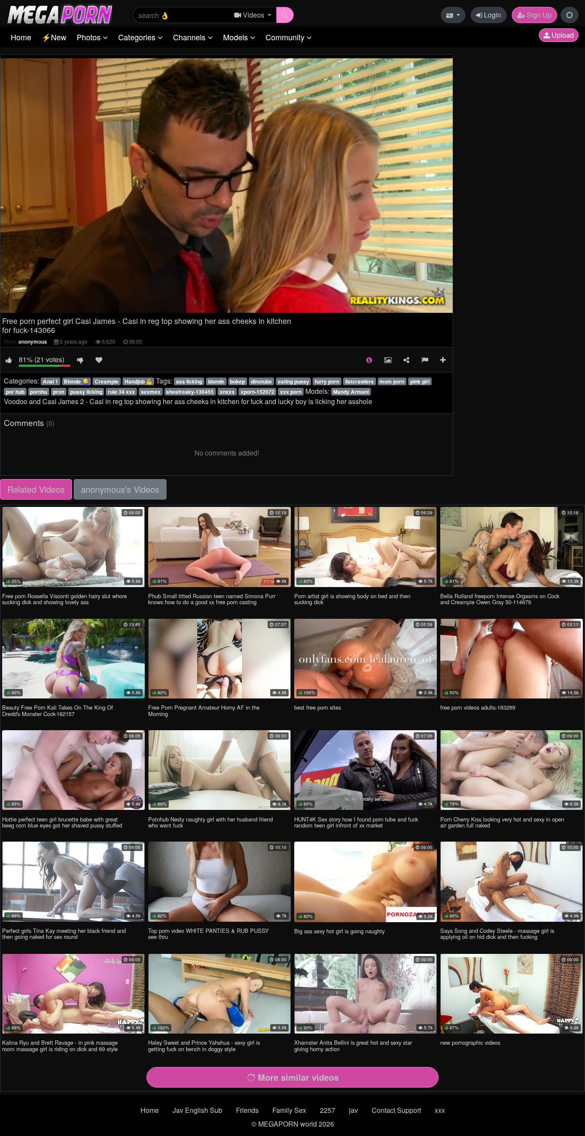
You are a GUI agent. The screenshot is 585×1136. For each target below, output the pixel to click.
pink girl (420, 381)
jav (353, 1110)
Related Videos (36, 489)
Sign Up (538, 15)
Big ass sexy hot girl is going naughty (339, 931)
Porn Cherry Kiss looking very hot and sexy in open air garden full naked (502, 822)
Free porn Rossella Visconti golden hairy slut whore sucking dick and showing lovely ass (64, 599)
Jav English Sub (197, 1110)
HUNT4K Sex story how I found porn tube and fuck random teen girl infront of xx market (356, 822)
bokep (237, 381)
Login (491, 15)
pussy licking (86, 392)
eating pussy (293, 381)
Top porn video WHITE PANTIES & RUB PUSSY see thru (208, 933)
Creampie (107, 381)
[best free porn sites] (365, 658)
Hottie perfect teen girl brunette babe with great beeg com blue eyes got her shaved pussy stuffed (62, 822)
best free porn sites (317, 707)
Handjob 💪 (138, 381)
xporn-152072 (258, 392)
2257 (327, 1110)
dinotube (261, 381)
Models (236, 36)
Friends (247, 1110)
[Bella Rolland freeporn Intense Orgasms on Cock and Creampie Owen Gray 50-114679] (511, 547)
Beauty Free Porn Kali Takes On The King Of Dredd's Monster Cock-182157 (57, 710)
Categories (138, 36)
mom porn (391, 381)
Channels (190, 36)
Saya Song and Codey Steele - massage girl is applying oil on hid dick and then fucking (497, 933)
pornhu (38, 392)
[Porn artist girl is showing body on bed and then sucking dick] (365, 547)
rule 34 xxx (121, 392)
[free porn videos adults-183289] (511, 658)
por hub (15, 392)
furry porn (327, 381)
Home (21, 36)
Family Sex (289, 1110)
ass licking (189, 381)
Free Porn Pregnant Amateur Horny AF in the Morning (204, 710)
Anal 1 (50, 381)
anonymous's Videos (120, 489)
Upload (562, 35)
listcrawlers (359, 381)
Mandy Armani (351, 392)
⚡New (54, 36)
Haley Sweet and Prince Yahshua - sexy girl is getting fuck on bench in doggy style (204, 1045)
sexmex (151, 392)
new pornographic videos (470, 1042)
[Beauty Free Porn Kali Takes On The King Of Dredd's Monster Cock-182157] (73, 658)
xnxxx (227, 392)
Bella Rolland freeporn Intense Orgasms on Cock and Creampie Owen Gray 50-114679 (499, 599)
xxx (440, 1110)
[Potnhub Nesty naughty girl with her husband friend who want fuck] (219, 770)
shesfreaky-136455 (190, 392)
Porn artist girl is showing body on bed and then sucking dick (352, 599)
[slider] (200, 306)
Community (286, 36)
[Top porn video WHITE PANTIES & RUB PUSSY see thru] (219, 881)
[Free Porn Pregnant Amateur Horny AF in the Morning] (219, 658)
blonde (216, 381)
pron (58, 392)
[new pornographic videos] (511, 994)
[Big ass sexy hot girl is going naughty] (365, 882)
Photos (90, 36)
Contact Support (396, 1110)
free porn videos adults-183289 (477, 707)
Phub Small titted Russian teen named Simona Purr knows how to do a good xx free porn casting (211, 599)
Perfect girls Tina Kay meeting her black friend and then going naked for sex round (64, 933)
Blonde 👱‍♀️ (76, 381)
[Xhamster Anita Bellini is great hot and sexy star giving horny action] (365, 994)
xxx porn (290, 392)
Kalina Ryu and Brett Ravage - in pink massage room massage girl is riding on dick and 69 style (60, 1045)
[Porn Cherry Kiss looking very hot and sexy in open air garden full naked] (511, 770)
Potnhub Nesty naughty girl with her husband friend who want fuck (210, 822)
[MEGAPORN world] (59, 14)
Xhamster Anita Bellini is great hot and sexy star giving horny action (353, 1045)
